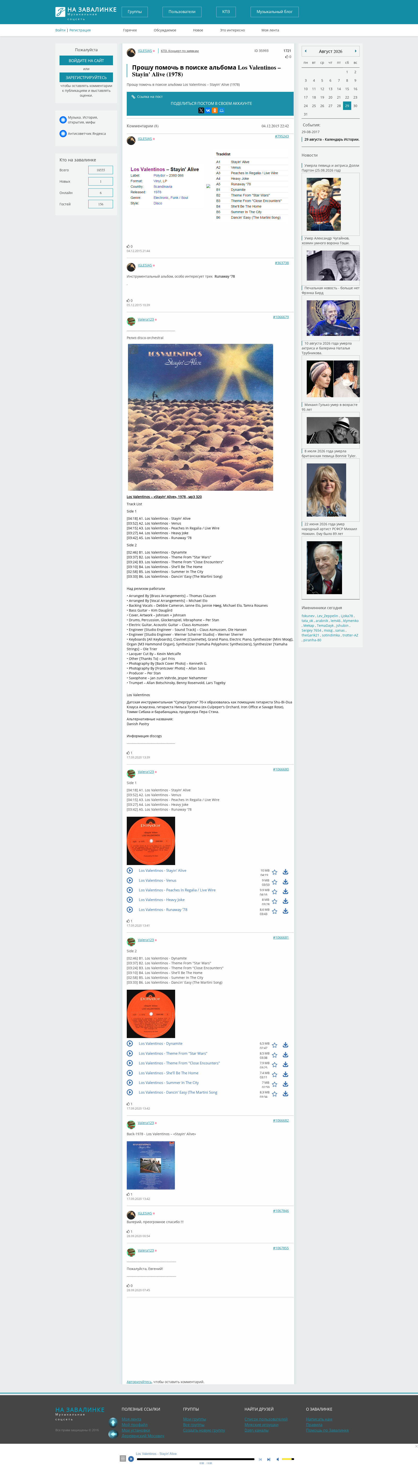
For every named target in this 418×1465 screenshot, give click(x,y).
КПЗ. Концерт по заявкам (180, 51)
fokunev (308, 615)
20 (330, 97)
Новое (198, 29)
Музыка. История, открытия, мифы (83, 119)
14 (339, 89)
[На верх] (113, 1422)
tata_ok (307, 620)
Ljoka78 (347, 615)
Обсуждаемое (165, 29)
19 (322, 97)
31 (306, 114)
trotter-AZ (350, 635)
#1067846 (281, 1210)
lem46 (336, 620)
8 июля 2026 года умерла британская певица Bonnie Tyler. (329, 453)
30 (355, 105)
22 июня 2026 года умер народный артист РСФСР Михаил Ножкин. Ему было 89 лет (329, 529)
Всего (64, 170)
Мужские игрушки (261, 1424)
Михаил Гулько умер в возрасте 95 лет (330, 407)
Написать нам (319, 1419)
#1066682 (281, 1120)
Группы (135, 11)
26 (322, 105)
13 (330, 89)
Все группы (193, 1424)
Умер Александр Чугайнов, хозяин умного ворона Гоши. (326, 240)
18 (314, 97)
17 (306, 97)
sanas (340, 630)
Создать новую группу (204, 1430)
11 (314, 89)
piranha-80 (312, 640)
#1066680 (281, 769)
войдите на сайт (86, 60)
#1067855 (281, 1248)
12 (322, 89)
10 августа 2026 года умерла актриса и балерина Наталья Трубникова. (327, 348)
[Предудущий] (356, 51)
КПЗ (226, 11)
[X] (201, 110)
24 (306, 105)
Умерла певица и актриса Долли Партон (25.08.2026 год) (330, 168)
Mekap (308, 625)
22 (347, 97)
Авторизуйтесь (139, 1381)
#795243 (282, 136)
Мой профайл (135, 1424)
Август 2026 (330, 51)
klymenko (350, 620)
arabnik (322, 620)
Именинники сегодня (322, 607)
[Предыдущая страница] (113, 1434)
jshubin (342, 625)
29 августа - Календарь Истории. (332, 139)
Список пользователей (266, 1419)
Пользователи (182, 11)
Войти (60, 30)
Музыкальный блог (275, 11)
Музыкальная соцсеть (92, 12)
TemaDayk (325, 625)
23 (355, 97)
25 (314, 105)
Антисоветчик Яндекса (87, 133)
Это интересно (232, 29)
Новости (310, 155)
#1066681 (281, 937)
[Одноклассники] (215, 110)
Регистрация (80, 30)
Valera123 (146, 319)
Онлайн (66, 192)
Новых (65, 181)
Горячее (130, 29)
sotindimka (331, 635)
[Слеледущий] (305, 51)
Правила (314, 1424)
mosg (328, 630)
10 (306, 89)
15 (347, 89)
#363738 (282, 262)
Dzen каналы (257, 1430)
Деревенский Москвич (143, 1435)
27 (330, 105)
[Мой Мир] (221, 110)
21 (339, 97)
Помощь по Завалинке (327, 1430)
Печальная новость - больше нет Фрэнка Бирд (331, 290)
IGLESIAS (145, 50)
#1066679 (281, 317)
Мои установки (136, 1430)
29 (347, 105)
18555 (101, 170)
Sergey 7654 (311, 630)
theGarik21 (310, 635)
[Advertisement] (210, 1336)
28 (339, 105)
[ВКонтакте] (208, 110)
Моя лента (270, 29)
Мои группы (194, 1419)
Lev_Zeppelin (327, 615)
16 (355, 89)
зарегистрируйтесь (86, 77)
